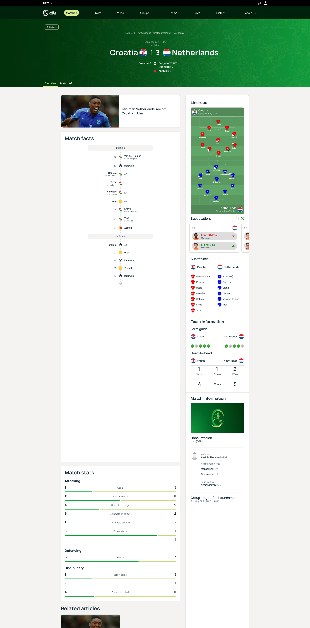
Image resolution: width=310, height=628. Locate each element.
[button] (146, 13)
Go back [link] (53, 27)
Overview (50, 83)
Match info (66, 83)
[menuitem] (76, 13)
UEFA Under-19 (49, 13)
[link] (71, 13)
